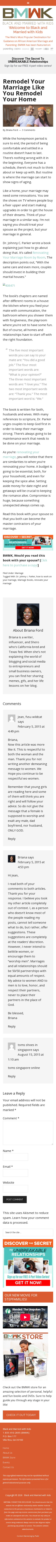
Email (8, 1167)
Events (6, 1462)
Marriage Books (25, 579)
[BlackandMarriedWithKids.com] (28, 22)
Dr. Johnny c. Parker (25, 576)
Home (6, 1447)
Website (8, 1182)
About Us (7, 1452)
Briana (22, 857)
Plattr (37, 1536)
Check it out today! (21, 1415)
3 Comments (28, 129)
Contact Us (8, 1467)
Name (8, 1151)
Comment (11, 1118)
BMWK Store (9, 1457)
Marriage (19, 573)
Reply (12, 839)
